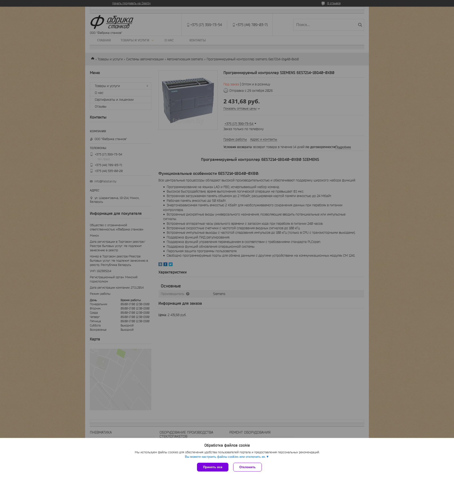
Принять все (212, 467)
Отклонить (247, 467)
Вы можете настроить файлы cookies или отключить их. (225, 456)
